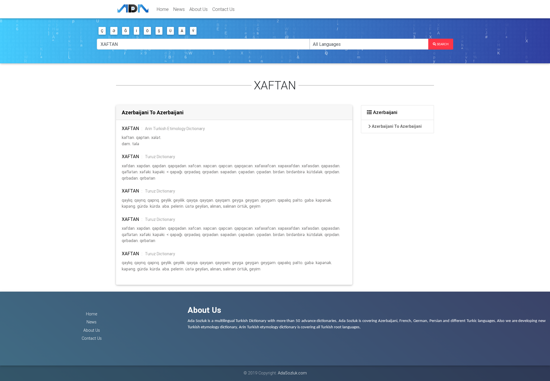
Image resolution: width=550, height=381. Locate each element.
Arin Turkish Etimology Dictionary (175, 128)
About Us (198, 9)
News (179, 9)
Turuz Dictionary (160, 156)
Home (163, 9)
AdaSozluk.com (292, 373)
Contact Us (223, 9)
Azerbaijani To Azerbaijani (153, 112)
